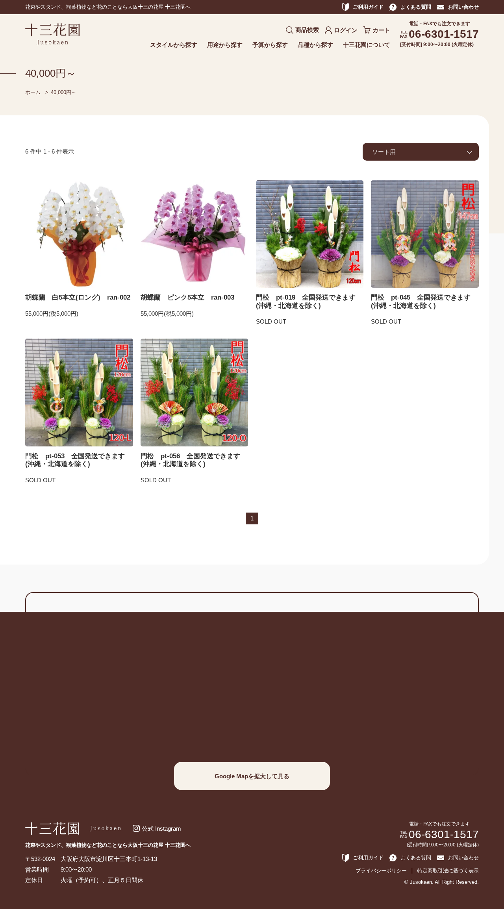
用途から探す (225, 44)
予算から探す (270, 44)
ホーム (33, 92)
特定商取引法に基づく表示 (448, 871)
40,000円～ (63, 92)
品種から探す (315, 44)
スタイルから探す (173, 44)
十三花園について (366, 44)
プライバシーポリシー (381, 871)
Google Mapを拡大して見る (252, 776)
